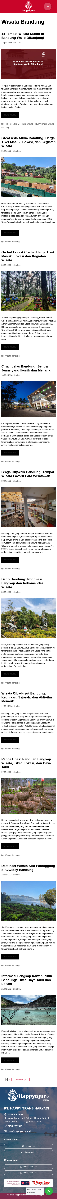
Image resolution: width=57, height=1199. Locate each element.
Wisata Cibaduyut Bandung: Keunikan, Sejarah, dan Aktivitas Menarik (27, 697)
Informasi (42, 124)
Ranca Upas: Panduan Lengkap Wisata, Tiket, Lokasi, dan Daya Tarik (26, 763)
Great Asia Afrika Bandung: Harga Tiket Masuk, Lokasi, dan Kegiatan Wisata (28, 142)
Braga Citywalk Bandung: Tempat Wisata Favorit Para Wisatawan (27, 474)
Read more (10, 115)
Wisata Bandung (12, 241)
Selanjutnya (22, 1079)
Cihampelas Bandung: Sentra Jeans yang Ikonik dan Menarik (25, 368)
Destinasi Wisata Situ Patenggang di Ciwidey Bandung (28, 868)
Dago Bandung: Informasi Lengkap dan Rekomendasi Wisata (22, 583)
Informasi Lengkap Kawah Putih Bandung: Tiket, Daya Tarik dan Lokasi (26, 980)
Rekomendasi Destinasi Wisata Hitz (21, 124)
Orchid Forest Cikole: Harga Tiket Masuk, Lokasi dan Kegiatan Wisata (27, 256)
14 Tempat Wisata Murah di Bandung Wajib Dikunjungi (22, 36)
